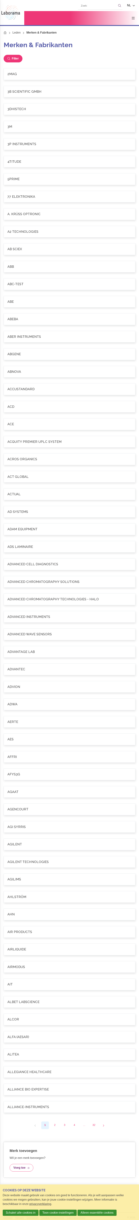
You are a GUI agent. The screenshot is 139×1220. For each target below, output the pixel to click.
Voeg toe (19, 1167)
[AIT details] (69, 984)
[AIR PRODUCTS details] (69, 932)
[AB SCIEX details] (69, 249)
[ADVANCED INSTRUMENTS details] (69, 617)
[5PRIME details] (69, 179)
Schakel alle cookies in (20, 1212)
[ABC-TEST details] (69, 284)
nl (129, 5)
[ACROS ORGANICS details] (69, 459)
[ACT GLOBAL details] (69, 477)
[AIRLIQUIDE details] (69, 949)
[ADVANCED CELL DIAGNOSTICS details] (69, 564)
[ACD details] (69, 407)
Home (5, 32)
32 (93, 1124)
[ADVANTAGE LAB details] (69, 652)
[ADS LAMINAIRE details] (69, 547)
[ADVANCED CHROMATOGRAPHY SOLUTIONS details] (69, 582)
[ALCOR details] (69, 1019)
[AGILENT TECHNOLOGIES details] (69, 862)
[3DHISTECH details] (69, 109)
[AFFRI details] (69, 757)
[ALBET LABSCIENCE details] (69, 1002)
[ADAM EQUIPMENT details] (69, 529)
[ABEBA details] (69, 319)
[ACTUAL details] (69, 494)
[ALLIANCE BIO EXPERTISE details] (69, 1089)
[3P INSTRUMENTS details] (69, 144)
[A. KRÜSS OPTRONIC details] (69, 214)
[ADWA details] (69, 704)
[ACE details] (69, 424)
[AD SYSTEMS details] (69, 512)
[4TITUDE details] (69, 161)
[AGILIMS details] (69, 879)
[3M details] (69, 126)
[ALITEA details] (69, 1054)
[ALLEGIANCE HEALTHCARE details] (69, 1072)
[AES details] (69, 739)
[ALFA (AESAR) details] (69, 1037)
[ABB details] (69, 266)
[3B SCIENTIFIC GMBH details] (69, 91)
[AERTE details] (69, 722)
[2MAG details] (69, 74)
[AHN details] (69, 914)
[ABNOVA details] (69, 372)
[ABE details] (69, 301)
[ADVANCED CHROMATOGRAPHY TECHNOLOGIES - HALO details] (69, 599)
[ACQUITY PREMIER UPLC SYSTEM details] (69, 442)
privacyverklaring (40, 1203)
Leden (16, 32)
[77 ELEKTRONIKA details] (69, 196)
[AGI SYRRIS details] (69, 827)
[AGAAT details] (69, 792)
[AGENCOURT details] (69, 809)
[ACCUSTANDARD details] (69, 389)
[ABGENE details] (69, 354)
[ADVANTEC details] (69, 669)
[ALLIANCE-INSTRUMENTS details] (69, 1107)
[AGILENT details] (69, 844)
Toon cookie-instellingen (58, 1212)
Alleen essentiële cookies (97, 1212)
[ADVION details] (69, 687)
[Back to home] (12, 12)
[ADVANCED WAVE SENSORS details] (69, 634)
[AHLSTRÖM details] (69, 897)
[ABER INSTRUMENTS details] (69, 337)
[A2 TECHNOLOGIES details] (69, 231)
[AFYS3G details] (69, 774)
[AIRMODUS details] (69, 967)
